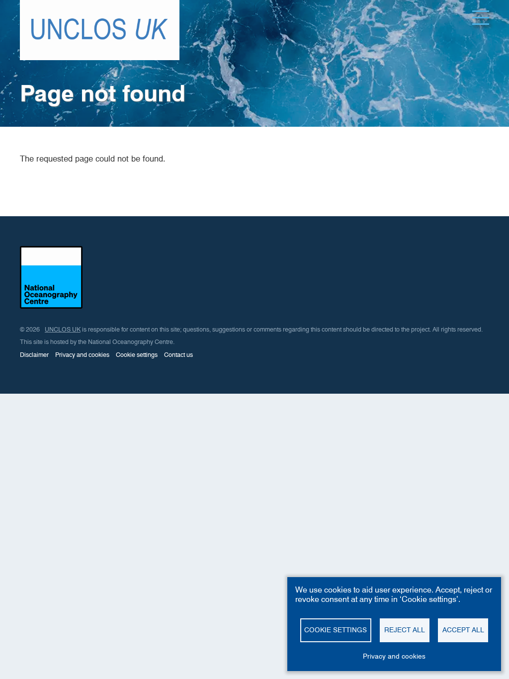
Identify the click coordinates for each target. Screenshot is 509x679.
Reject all (404, 630)
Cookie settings (137, 354)
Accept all (463, 630)
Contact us (178, 354)
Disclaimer (34, 354)
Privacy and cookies (82, 354)
